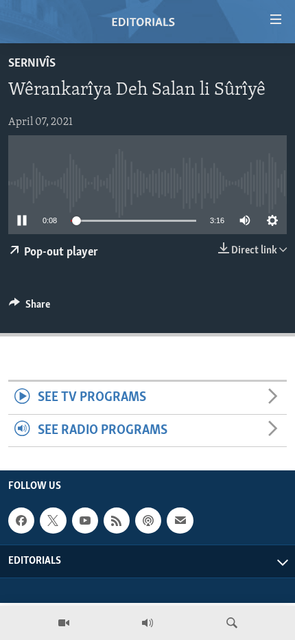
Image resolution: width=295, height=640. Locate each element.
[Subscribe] (180, 520)
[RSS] (117, 520)
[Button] (29, 308)
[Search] (231, 623)
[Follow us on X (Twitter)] (53, 520)
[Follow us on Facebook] (21, 520)
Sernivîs (32, 64)
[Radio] (147, 623)
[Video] (63, 623)
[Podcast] (148, 520)
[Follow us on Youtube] (85, 520)
